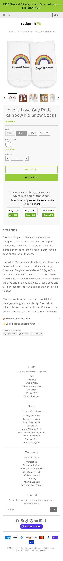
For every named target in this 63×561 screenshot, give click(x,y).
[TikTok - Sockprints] (27, 521)
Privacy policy (23, 550)
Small (10, 133)
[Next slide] (58, 98)
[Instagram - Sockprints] (22, 521)
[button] (12, 97)
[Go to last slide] (5, 98)
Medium (21, 133)
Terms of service (38, 550)
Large (33, 133)
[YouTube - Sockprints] (36, 521)
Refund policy (49, 548)
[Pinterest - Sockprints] (31, 521)
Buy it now (31, 177)
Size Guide (10, 149)
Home (10, 32)
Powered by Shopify (33, 548)
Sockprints (18, 548)
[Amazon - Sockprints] (45, 521)
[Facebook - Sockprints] (17, 521)
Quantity (9, 154)
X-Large (44, 133)
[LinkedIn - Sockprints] (41, 521)
